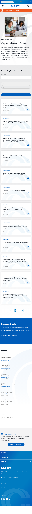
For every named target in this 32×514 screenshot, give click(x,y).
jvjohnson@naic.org (5, 393)
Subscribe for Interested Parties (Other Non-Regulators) (13, 338)
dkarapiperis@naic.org (6, 368)
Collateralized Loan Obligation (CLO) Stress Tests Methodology (17, 330)
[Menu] (2, 6)
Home (2, 39)
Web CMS (3, 495)
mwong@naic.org (5, 402)
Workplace (3, 491)
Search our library (16, 444)
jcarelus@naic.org (5, 360)
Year (2, 81)
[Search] (28, 6)
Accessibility (4, 484)
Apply (16, 94)
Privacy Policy (4, 480)
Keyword (3, 74)
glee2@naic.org (4, 377)
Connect (3, 487)
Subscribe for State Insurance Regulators (10, 335)
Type (2, 87)
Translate (24, 1)
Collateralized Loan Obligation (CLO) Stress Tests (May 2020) (16, 327)
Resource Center (8, 39)
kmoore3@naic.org (5, 386)
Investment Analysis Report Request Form (12, 333)
